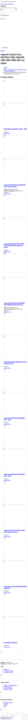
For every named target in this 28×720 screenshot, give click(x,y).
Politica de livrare (8, 689)
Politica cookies (7, 686)
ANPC (5, 705)
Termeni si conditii (8, 702)
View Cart (3, 718)
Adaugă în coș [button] (7, 133)
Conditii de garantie (8, 670)
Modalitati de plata (8, 688)
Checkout (9, 718)
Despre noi (6, 669)
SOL (5, 706)
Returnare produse (8, 672)
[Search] (16, 8)
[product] (15, 103)
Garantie (6, 703)
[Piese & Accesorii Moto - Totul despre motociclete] (7, 4)
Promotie (3, 50)
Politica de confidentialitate (10, 685)
